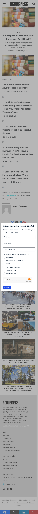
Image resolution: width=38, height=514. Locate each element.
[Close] (36, 224)
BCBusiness (9, 258)
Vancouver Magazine (13, 267)
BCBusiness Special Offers (14, 261)
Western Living (11, 270)
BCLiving (8, 264)
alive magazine (11, 273)
